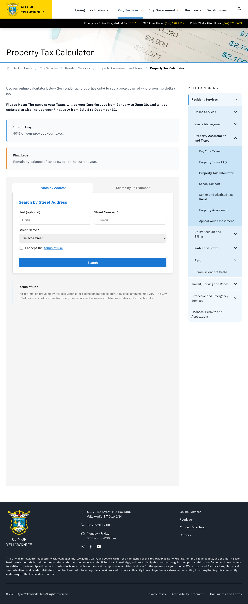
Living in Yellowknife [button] (91, 10)
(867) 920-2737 (174, 23)
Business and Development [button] (206, 10)
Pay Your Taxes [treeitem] (209, 151)
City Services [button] (128, 10)
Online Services (190, 512)
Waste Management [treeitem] (209, 124)
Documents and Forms (226, 594)
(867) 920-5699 (232, 23)
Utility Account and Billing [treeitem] (208, 234)
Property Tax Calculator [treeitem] (216, 173)
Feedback (186, 519)
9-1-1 (133, 23)
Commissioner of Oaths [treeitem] (211, 272)
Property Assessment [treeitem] (214, 210)
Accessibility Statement (188, 594)
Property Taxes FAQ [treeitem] (213, 162)
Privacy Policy (156, 594)
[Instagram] (83, 546)
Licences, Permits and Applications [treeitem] (206, 314)
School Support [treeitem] (209, 184)
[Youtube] (98, 546)
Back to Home (22, 68)
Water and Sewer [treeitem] (207, 248)
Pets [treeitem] (198, 260)
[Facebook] (91, 546)
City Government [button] (161, 10)
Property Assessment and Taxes (120, 68)
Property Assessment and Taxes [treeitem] (210, 138)
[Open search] (239, 8)
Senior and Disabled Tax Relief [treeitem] (216, 197)
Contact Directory (192, 527)
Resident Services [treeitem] (204, 99)
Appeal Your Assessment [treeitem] (216, 221)
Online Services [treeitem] (205, 112)
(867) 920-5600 (98, 525)
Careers (185, 535)
